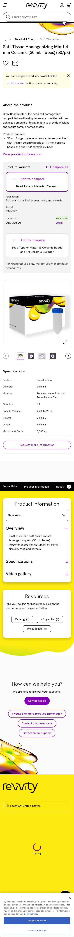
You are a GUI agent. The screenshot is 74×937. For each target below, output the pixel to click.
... (5, 40)
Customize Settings (36, 930)
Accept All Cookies (37, 920)
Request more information (37, 445)
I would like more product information (37, 714)
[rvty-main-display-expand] (65, 342)
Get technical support (37, 733)
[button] (62, 5)
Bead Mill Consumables (30, 39)
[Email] (15, 66)
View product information (22, 154)
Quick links (10, 486)
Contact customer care (37, 723)
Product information (36, 486)
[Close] (70, 898)
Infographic (49, 619)
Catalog (22, 619)
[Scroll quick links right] (67, 486)
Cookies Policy (31, 914)
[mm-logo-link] (37, 5)
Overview (14, 515)
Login (59, 223)
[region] (37, 915)
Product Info (37, 629)
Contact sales (37, 701)
